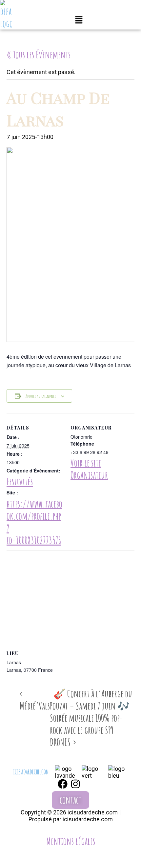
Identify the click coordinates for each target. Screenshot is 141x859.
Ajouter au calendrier (41, 396)
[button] (79, 20)
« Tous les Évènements (38, 55)
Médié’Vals (35, 706)
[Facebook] (63, 784)
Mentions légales (70, 841)
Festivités (20, 481)
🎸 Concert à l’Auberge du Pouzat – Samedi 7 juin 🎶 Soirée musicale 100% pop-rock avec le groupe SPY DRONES (91, 718)
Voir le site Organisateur (89, 469)
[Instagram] (75, 784)
